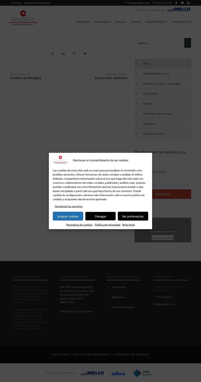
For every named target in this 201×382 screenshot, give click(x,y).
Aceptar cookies (68, 216)
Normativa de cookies (79, 224)
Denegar (100, 216)
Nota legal (128, 224)
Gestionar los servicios (69, 206)
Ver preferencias (133, 216)
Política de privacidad (107, 224)
